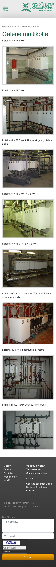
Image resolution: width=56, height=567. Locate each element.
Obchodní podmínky (36, 473)
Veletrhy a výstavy (35, 465)
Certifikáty (8, 473)
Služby (7, 465)
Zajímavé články (34, 469)
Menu (5, 10)
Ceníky (7, 469)
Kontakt (30, 478)
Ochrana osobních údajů (39, 483)
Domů (5, 26)
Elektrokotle (15, 26)
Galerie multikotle (31, 26)
